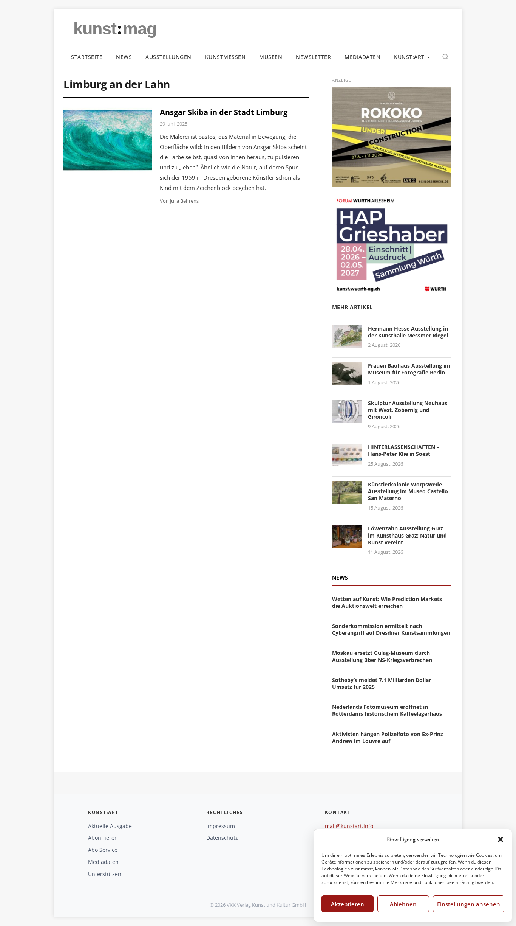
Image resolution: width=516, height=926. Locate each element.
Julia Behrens (184, 200)
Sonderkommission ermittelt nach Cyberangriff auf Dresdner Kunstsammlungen (391, 629)
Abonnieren (103, 837)
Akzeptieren (347, 904)
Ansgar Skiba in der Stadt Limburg (223, 112)
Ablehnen (403, 904)
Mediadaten (362, 57)
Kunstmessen (225, 57)
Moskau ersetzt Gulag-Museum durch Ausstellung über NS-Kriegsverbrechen (382, 656)
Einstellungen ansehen (468, 904)
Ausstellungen (168, 57)
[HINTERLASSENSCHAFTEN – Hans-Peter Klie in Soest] (347, 461)
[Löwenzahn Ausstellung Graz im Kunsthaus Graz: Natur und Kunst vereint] (347, 543)
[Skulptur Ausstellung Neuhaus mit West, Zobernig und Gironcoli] (347, 417)
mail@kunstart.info (349, 826)
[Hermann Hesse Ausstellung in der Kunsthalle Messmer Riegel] (347, 343)
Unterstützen (104, 874)
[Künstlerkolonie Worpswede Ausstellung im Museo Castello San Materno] (347, 499)
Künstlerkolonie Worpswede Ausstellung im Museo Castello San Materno (408, 491)
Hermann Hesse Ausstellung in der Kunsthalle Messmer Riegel (408, 332)
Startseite (86, 57)
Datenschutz (222, 837)
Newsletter (313, 57)
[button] (500, 839)
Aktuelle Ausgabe (110, 826)
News (124, 57)
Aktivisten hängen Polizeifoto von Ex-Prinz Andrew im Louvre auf (387, 737)
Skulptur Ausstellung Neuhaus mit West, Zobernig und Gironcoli (407, 409)
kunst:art (409, 57)
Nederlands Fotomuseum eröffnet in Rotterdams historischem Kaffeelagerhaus (387, 710)
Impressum (220, 826)
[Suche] (445, 56)
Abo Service (102, 849)
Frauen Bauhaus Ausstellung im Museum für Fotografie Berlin (409, 369)
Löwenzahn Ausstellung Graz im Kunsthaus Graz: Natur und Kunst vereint (407, 535)
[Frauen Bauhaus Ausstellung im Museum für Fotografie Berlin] (347, 380)
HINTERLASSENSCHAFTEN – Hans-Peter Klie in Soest (403, 450)
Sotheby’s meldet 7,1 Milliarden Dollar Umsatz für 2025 (381, 683)
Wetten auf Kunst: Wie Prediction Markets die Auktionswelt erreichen (387, 602)
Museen (270, 57)
